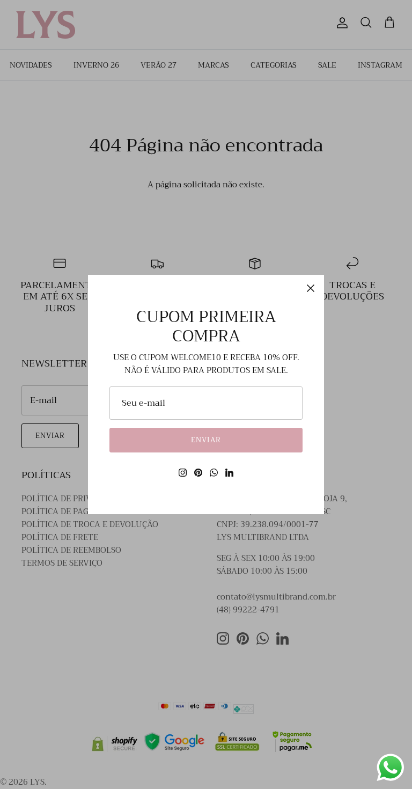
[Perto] (310, 288)
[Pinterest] (198, 473)
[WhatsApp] (214, 473)
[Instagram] (183, 473)
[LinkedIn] (229, 473)
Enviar (205, 440)
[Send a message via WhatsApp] (390, 767)
